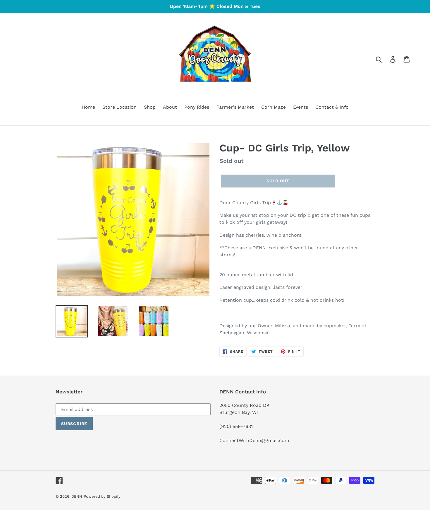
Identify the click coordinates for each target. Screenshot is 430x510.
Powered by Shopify (102, 496)
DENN (76, 496)
